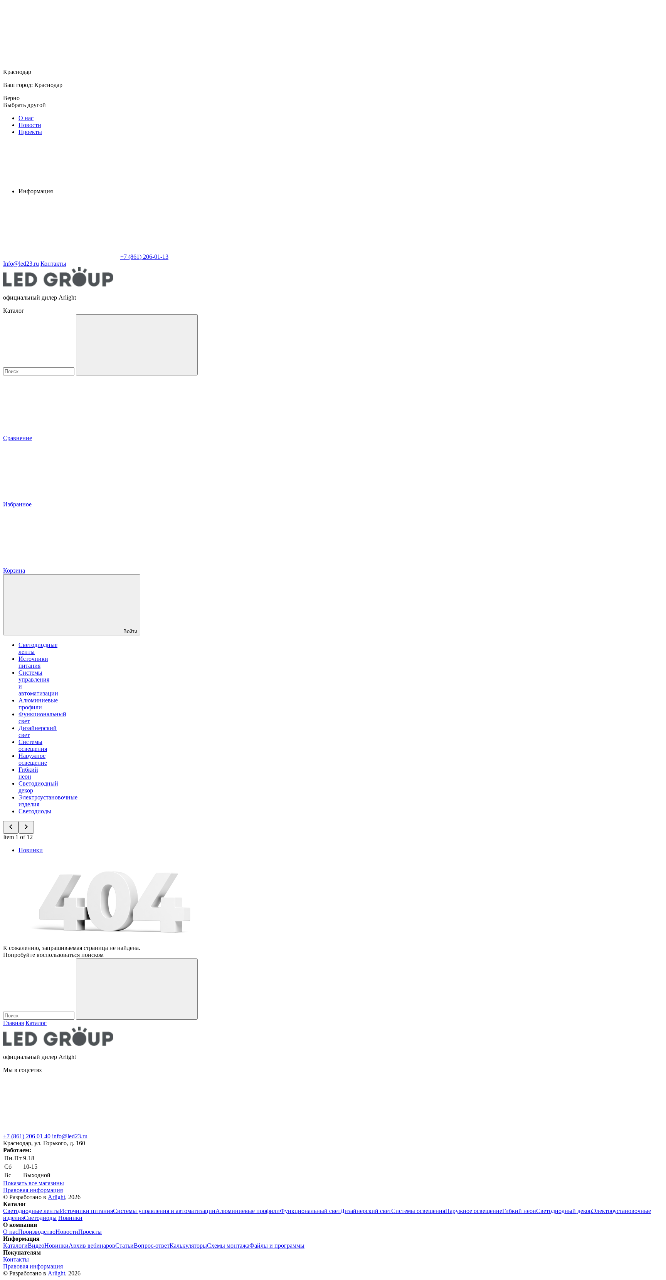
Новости (29, 125)
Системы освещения (32, 745)
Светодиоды (34, 811)
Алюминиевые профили (38, 703)
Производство (37, 1231)
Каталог (36, 1023)
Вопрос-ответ (152, 1245)
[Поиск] (137, 344)
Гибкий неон (28, 773)
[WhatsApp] (61, 256)
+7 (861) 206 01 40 (26, 1136)
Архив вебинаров (92, 1245)
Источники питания (33, 662)
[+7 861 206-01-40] (176, 1129)
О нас (26, 118)
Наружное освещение (32, 759)
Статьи (124, 1245)
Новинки (30, 850)
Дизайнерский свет (365, 1211)
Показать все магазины (33, 1183)
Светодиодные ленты (31, 1211)
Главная (13, 1023)
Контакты (53, 263)
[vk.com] (61, 1129)
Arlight (56, 1197)
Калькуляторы (188, 1245)
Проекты (30, 132)
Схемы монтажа (228, 1245)
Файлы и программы (276, 1245)
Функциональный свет (310, 1211)
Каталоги (15, 1245)
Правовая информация (33, 1190)
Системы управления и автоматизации (164, 1211)
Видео (36, 1245)
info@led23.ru (69, 1136)
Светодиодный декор (564, 1211)
